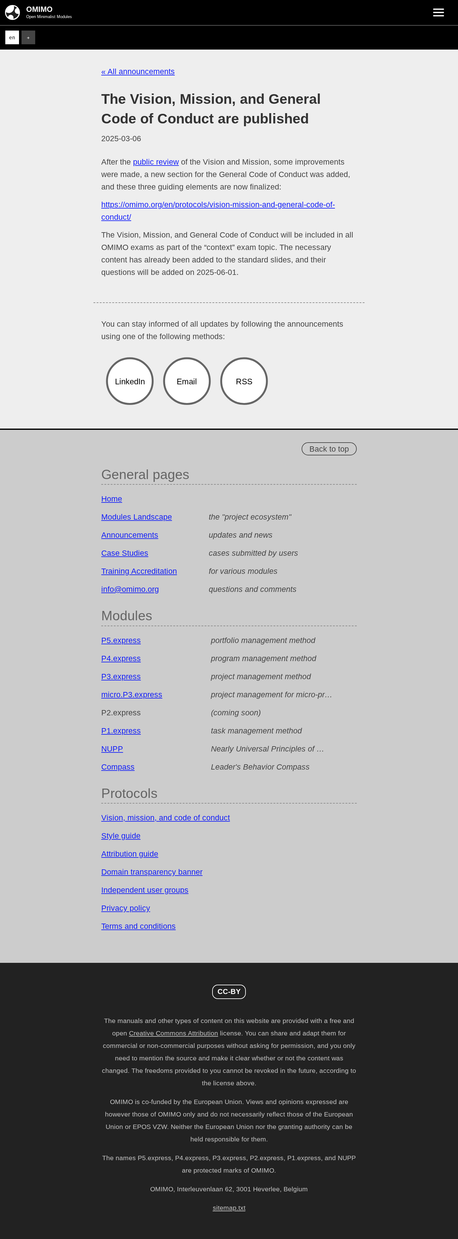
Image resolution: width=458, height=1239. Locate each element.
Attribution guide (129, 853)
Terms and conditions (138, 926)
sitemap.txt (229, 1208)
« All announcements (138, 71)
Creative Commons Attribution (173, 1033)
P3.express (121, 676)
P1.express (121, 730)
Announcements (129, 535)
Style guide (121, 835)
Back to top (329, 448)
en (12, 38)
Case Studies (124, 553)
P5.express (121, 640)
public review (156, 161)
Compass (118, 766)
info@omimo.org (130, 589)
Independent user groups (144, 890)
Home (111, 498)
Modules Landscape (136, 516)
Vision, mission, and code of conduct (165, 817)
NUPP (112, 748)
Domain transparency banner (152, 871)
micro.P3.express (131, 694)
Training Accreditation (139, 571)
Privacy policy (125, 908)
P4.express (121, 658)
